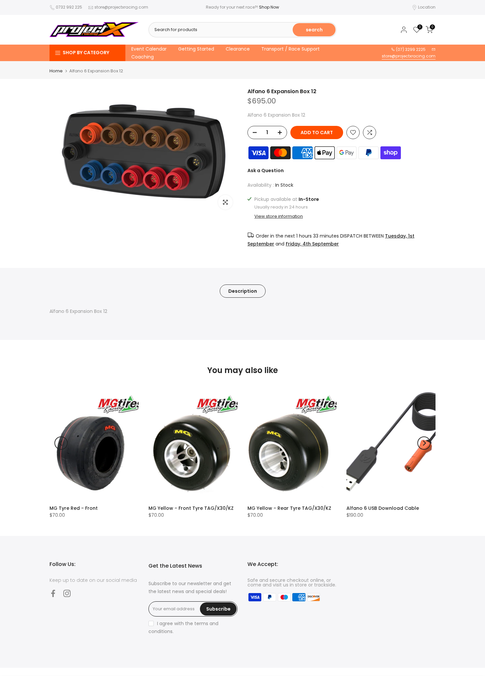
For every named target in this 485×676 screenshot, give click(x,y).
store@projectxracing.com (121, 7)
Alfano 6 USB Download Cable (382, 508)
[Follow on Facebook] (53, 593)
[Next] (424, 443)
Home (56, 71)
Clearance (238, 49)
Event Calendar (149, 49)
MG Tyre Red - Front (73, 508)
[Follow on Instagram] (67, 593)
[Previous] (61, 443)
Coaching (142, 57)
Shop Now (269, 7)
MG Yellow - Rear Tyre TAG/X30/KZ (289, 508)
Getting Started (196, 49)
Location (427, 7)
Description (242, 290)
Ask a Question (265, 170)
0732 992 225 (69, 7)
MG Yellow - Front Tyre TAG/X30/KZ (191, 508)
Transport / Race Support (290, 49)
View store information (278, 216)
